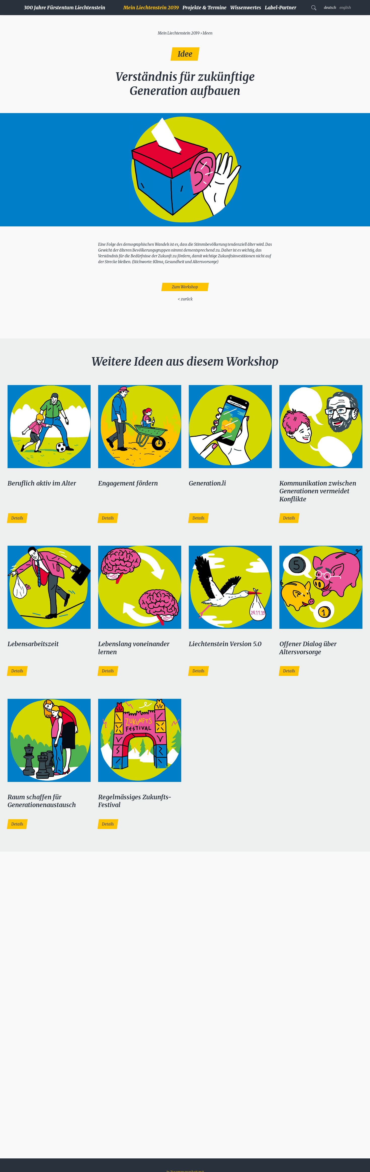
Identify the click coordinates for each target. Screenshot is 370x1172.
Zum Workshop (185, 287)
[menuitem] (152, 7)
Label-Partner (280, 8)
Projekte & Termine (204, 8)
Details (17, 518)
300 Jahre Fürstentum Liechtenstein (64, 8)
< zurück (185, 299)
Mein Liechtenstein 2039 (151, 8)
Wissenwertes (245, 8)
